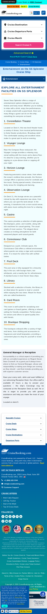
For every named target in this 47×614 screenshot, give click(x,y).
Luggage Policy (33, 561)
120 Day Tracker (9, 501)
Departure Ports (12, 440)
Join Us (37, 573)
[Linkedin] (20, 516)
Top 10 (23, 6)
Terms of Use (8, 576)
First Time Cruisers (23, 567)
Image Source (23, 579)
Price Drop (14, 611)
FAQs (43, 573)
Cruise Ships (24, 62)
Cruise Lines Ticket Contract (30, 564)
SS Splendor (36, 62)
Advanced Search (23, 53)
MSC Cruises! (36, 2)
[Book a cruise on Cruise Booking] (11, 12)
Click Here (32, 57)
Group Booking (34, 6)
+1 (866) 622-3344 (10, 480)
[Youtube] (6, 516)
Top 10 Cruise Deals (11, 507)
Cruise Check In (19, 555)
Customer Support (11, 487)
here (6, 600)
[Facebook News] (2, 521)
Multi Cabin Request (11, 498)
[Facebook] (2, 516)
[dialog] (8, 1)
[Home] (2, 611)
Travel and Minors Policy (35, 555)
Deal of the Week (13, 6)
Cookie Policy (20, 576)
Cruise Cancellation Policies (17, 561)
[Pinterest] (17, 516)
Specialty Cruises (13, 418)
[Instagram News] (10, 521)
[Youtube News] (6, 521)
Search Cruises (22, 45)
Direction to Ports (12, 564)
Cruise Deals (11, 424)
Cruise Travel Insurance (30, 558)
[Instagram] (10, 516)
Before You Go (7, 555)
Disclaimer (38, 576)
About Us (5, 573)
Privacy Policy (32, 589)
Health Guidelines (14, 558)
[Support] (6, 611)
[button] (24, 24)
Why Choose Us (15, 573)
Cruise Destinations (14, 435)
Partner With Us (27, 573)
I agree (5, 606)
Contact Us (30, 576)
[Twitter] (13, 516)
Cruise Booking (11, 62)
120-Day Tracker (25, 611)
